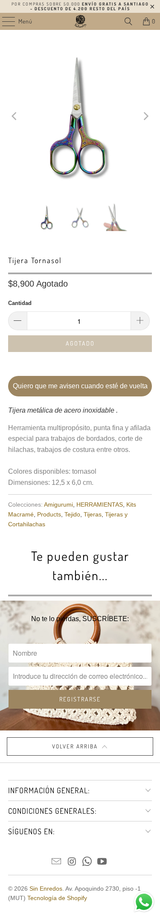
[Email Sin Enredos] (56, 862)
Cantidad (20, 303)
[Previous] (14, 116)
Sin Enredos (45, 888)
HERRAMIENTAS (99, 504)
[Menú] (4, 21)
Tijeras (93, 514)
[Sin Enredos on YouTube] (102, 862)
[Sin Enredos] (80, 21)
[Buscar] (128, 21)
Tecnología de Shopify (57, 898)
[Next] (145, 116)
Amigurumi (58, 504)
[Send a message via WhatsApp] (144, 902)
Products (49, 514)
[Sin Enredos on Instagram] (72, 862)
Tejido (72, 514)
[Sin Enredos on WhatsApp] (87, 862)
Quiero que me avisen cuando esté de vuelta (80, 386)
